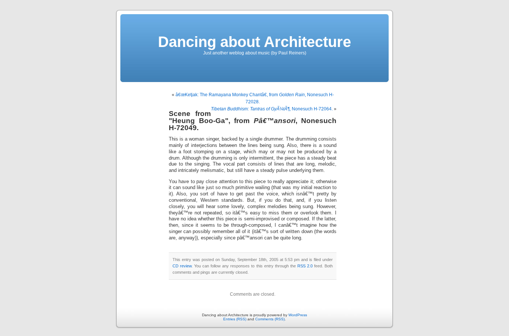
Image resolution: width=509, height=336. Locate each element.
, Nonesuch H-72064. (272, 109)
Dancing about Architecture (254, 42)
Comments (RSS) (270, 319)
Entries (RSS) (234, 319)
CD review (182, 266)
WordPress (297, 315)
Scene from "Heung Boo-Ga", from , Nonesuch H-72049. (252, 121)
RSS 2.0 (305, 266)
